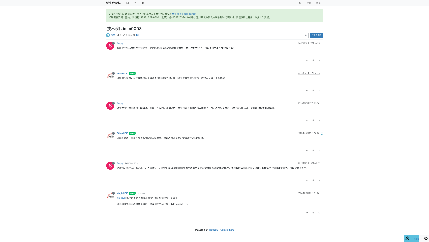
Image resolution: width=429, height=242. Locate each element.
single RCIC (122, 193)
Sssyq (120, 43)
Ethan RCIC (122, 73)
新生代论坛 (113, 3)
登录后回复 (317, 35)
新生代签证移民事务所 (184, 13)
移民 (113, 34)
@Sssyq (142, 193)
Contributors (227, 229)
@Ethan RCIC (132, 163)
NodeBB (213, 229)
